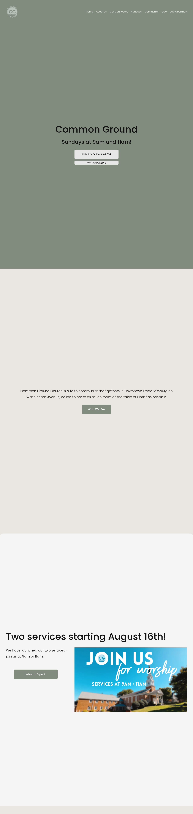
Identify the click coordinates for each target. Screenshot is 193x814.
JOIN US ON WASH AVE (96, 154)
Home (89, 11)
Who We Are (96, 409)
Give (164, 11)
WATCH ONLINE (96, 162)
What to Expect (35, 674)
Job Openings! (178, 11)
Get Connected (119, 11)
